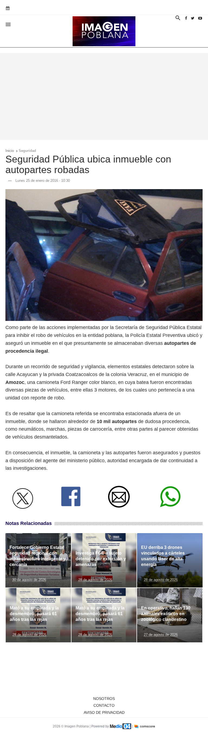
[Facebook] (186, 18)
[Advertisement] (104, 96)
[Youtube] (200, 18)
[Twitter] (192, 18)
